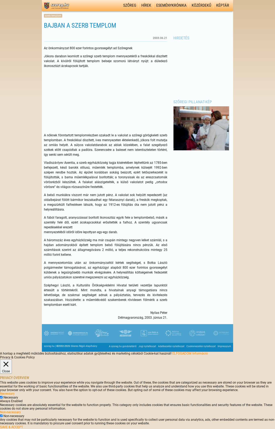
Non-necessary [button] (10, 412)
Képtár (222, 5)
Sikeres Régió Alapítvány (84, 346)
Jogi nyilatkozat (147, 346)
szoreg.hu (49, 346)
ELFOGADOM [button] (181, 353)
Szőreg (129, 5)
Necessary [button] (7, 394)
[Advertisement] (105, 100)
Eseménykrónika (171, 5)
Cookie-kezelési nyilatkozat (201, 346)
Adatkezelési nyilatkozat (171, 346)
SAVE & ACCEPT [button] (11, 427)
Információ (200, 353)
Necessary (10, 397)
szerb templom (53, 15)
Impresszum (224, 346)
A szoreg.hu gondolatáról (122, 346)
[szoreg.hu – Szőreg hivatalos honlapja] (56, 9)
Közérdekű (201, 5)
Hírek (146, 5)
